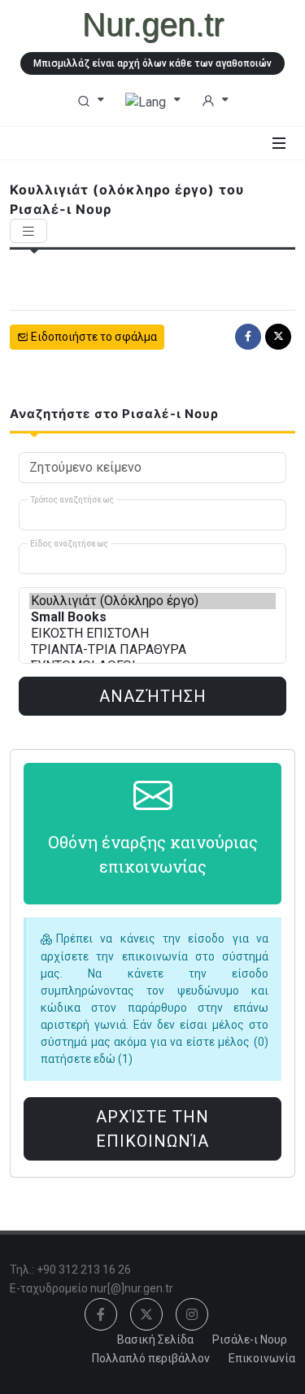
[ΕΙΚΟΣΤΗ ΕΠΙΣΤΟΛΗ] (152, 633)
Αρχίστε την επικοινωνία (152, 1129)
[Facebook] (248, 337)
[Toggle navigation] (28, 231)
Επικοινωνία (262, 1358)
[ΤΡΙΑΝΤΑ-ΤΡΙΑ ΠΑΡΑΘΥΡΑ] (152, 650)
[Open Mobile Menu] (278, 143)
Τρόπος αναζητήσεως (72, 498)
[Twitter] (278, 337)
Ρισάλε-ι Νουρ (249, 1339)
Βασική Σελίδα (155, 1339)
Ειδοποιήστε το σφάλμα (92, 336)
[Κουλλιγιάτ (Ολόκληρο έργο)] (152, 601)
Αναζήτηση (153, 696)
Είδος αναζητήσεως (69, 542)
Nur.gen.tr (153, 24)
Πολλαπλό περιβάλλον (151, 1358)
